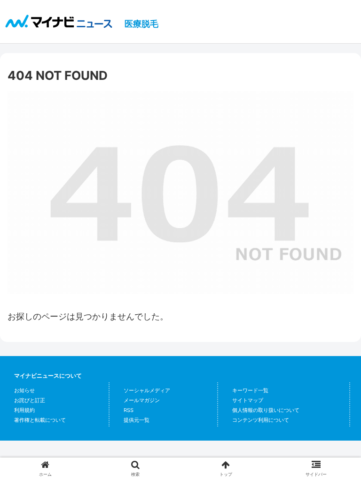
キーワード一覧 (250, 390)
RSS (128, 410)
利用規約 (24, 410)
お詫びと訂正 (29, 400)
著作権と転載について (40, 420)
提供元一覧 (136, 420)
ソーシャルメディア (147, 390)
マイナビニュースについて (48, 375)
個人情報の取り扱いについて (265, 410)
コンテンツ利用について (260, 420)
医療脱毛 (141, 24)
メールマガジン (142, 400)
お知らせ (24, 390)
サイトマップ (247, 400)
